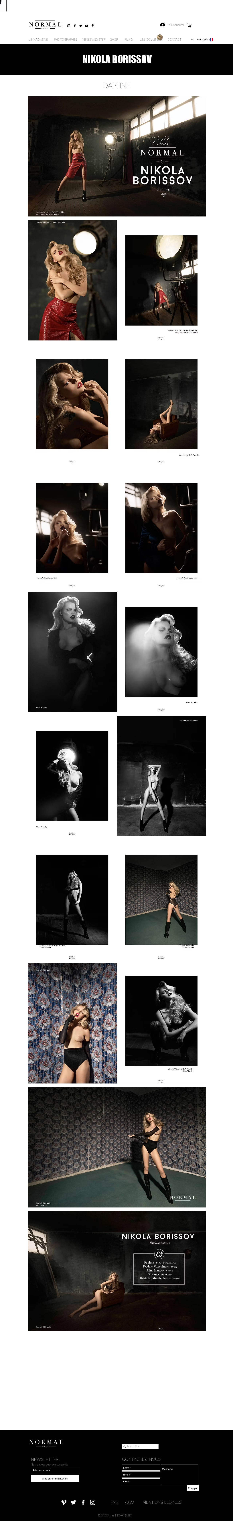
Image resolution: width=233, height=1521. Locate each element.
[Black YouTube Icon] (87, 26)
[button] (189, 25)
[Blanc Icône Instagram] (92, 1502)
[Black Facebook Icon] (75, 26)
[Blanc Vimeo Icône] (63, 1502)
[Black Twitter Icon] (81, 26)
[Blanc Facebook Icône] (83, 1502)
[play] (198, 1328)
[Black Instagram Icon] (69, 26)
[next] (199, 716)
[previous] (34, 716)
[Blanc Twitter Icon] (73, 1502)
